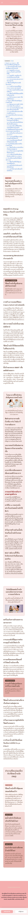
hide (12, 60)
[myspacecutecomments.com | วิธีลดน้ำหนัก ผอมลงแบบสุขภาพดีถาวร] (14, 2)
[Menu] (2, 2)
